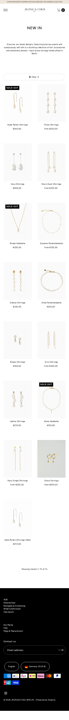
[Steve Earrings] (51, 459)
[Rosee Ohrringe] (17, 340)
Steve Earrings (51, 480)
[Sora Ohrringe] (17, 162)
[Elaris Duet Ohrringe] (51, 162)
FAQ (5, 628)
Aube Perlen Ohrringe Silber (17, 540)
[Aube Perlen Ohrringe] (17, 103)
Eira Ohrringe (51, 362)
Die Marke (8, 625)
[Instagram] (5, 694)
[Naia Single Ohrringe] (17, 459)
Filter (34, 77)
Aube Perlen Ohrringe (17, 125)
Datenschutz (9, 603)
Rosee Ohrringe (17, 362)
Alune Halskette (51, 421)
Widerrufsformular (12, 609)
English (11, 666)
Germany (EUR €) (37, 666)
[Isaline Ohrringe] (17, 399)
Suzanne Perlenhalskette (51, 243)
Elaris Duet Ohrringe (51, 184)
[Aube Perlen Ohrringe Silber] (17, 518)
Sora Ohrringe (17, 184)
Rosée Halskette (17, 243)
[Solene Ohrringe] (17, 281)
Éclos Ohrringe (51, 125)
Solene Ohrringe (17, 303)
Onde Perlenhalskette (51, 303)
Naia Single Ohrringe (18, 480)
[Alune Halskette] (51, 399)
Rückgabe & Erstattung (14, 606)
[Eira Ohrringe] (51, 340)
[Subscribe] (61, 650)
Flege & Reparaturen (13, 631)
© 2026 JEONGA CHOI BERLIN (18, 700)
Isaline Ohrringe (17, 421)
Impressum (8, 612)
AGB (5, 599)
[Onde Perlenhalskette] (51, 281)
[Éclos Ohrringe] (51, 103)
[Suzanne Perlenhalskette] (51, 221)
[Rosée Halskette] (17, 221)
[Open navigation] (5, 10)
